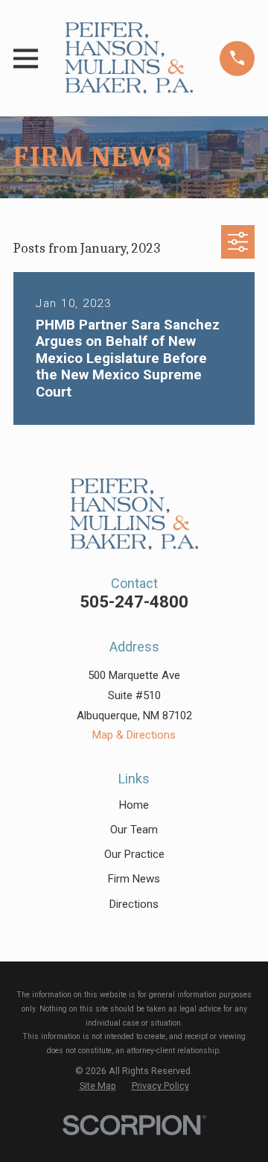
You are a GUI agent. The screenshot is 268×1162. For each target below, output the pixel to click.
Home (134, 805)
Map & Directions (134, 735)
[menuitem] (98, 1086)
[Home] (129, 58)
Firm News (134, 878)
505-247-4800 (134, 601)
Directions (134, 904)
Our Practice (134, 854)
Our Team (134, 829)
